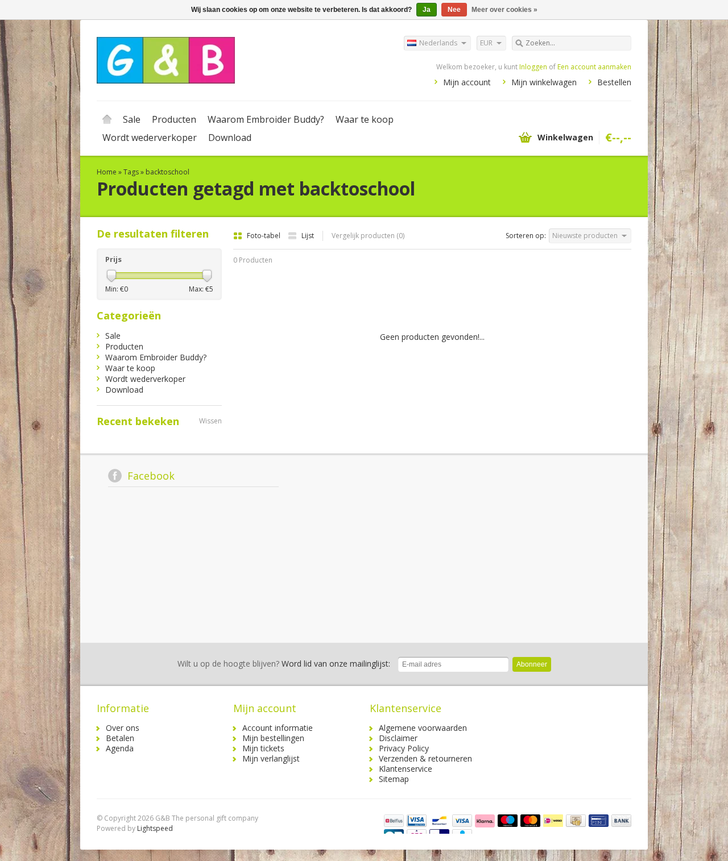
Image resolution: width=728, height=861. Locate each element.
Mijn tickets (263, 748)
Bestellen (614, 82)
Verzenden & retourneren (425, 758)
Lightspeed (155, 828)
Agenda (120, 748)
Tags (131, 172)
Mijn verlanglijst (271, 758)
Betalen (120, 738)
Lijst (307, 235)
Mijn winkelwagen (544, 82)
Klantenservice (405, 768)
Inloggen (533, 67)
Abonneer (531, 664)
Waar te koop (365, 119)
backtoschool (167, 172)
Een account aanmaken (594, 67)
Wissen (210, 421)
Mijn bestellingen (273, 738)
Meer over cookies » (504, 10)
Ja (427, 10)
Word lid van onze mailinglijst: (283, 663)
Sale (131, 119)
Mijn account (467, 82)
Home (107, 119)
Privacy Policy (404, 748)
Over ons (122, 727)
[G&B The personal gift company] (230, 59)
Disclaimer (398, 738)
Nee (454, 10)
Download (229, 137)
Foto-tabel (264, 235)
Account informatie (277, 727)
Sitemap (394, 778)
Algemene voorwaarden (423, 727)
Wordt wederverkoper (149, 137)
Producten (174, 119)
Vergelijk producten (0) (368, 235)
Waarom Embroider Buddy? (266, 119)
